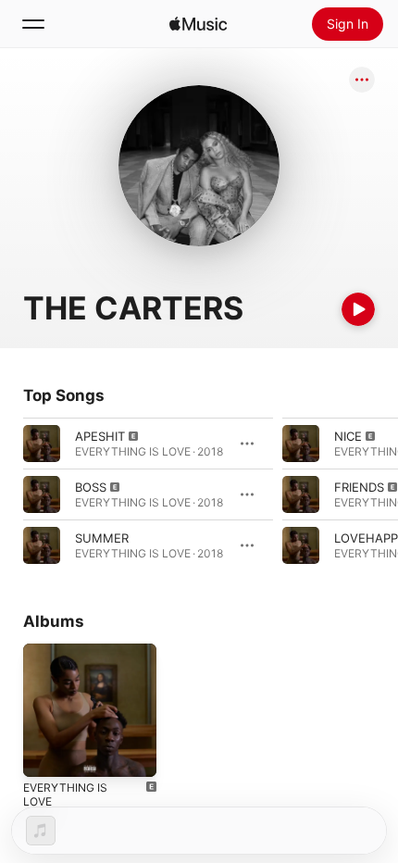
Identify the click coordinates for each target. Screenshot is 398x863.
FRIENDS (359, 487)
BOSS (90, 487)
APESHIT (100, 436)
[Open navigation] (33, 24)
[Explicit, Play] (41, 443)
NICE (348, 436)
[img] (198, 24)
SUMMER (102, 538)
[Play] (358, 309)
